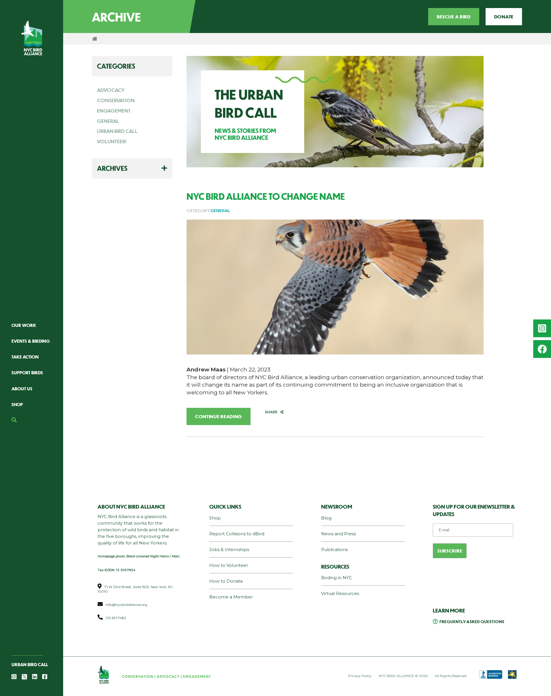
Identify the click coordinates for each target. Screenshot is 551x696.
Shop (17, 404)
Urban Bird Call (29, 664)
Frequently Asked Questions (471, 621)
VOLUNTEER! (112, 141)
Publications (334, 549)
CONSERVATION (116, 100)
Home (95, 39)
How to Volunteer (228, 565)
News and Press (338, 533)
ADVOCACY (111, 90)
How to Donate (226, 581)
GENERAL (108, 121)
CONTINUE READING (218, 416)
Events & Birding (30, 341)
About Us (21, 388)
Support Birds (27, 372)
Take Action (25, 356)
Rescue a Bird (454, 16)
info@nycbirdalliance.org (126, 604)
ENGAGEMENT (114, 110)
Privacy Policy (360, 676)
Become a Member (231, 597)
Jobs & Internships (229, 549)
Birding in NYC (336, 577)
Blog (326, 518)
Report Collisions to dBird (236, 533)
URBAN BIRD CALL (117, 131)
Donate (503, 16)
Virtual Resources (340, 593)
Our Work (23, 325)
